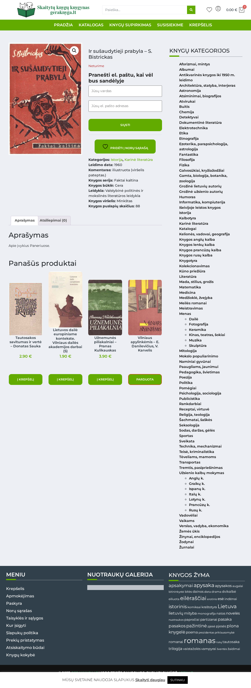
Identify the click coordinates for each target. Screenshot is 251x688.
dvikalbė (229, 591)
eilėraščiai (193, 598)
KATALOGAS (91, 25)
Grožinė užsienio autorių (201, 191)
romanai (176, 642)
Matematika (190, 287)
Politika (186, 382)
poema (192, 632)
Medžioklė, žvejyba (196, 297)
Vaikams (186, 521)
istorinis (178, 606)
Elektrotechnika (193, 128)
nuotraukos (176, 619)
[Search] (191, 10)
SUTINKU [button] (177, 680)
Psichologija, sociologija (200, 393)
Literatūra (188, 276)
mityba (190, 613)
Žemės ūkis (189, 531)
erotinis (212, 599)
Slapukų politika (22, 633)
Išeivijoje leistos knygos (200, 207)
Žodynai (186, 542)
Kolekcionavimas (194, 266)
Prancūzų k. (199, 505)
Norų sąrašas (19, 610)
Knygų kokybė (20, 655)
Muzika (195, 340)
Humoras (187, 197)
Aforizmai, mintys (194, 64)
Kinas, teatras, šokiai (207, 335)
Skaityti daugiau (150, 679)
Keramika (197, 329)
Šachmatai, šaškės (195, 420)
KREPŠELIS (200, 25)
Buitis (184, 106)
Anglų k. (196, 478)
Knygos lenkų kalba (197, 244)
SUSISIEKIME (170, 25)
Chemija (186, 112)
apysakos (223, 585)
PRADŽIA (63, 25)
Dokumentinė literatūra (200, 122)
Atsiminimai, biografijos (200, 96)
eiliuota (174, 599)
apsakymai (181, 585)
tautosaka (231, 642)
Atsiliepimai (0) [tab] (53, 220)
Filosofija (187, 159)
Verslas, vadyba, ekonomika (204, 526)
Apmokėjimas (20, 596)
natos (220, 613)
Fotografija (198, 324)
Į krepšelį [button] (25, 379)
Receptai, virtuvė (194, 409)
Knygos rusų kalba (196, 255)
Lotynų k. (197, 499)
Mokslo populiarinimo (198, 356)
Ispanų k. (197, 489)
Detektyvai (189, 117)
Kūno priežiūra (192, 271)
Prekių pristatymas (25, 640)
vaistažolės (192, 649)
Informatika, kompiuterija (202, 202)
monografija (207, 613)
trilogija (175, 648)
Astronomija (190, 90)
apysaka (204, 585)
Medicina (187, 292)
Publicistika (189, 398)
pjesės (221, 626)
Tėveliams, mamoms (197, 457)
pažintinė (196, 626)
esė (221, 598)
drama (216, 591)
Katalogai (187, 228)
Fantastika (188, 154)
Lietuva (227, 606)
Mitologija (188, 351)
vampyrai (208, 649)
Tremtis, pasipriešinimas (201, 467)
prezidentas (206, 632)
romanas (199, 640)
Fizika (184, 165)
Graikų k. (197, 483)
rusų (219, 642)
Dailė (193, 319)
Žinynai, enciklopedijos (199, 536)
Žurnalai (186, 547)
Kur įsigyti (16, 625)
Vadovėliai (188, 515)
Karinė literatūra (139, 159)
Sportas (186, 436)
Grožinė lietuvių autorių (200, 186)
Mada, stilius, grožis (196, 282)
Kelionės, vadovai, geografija (204, 234)
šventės (222, 649)
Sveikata (187, 441)
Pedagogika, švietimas (199, 372)
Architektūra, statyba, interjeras (207, 85)
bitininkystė (176, 591)
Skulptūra (198, 345)
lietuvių (176, 613)
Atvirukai (187, 101)
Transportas (189, 462)
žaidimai (234, 649)
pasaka (225, 619)
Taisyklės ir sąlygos (24, 618)
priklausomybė (225, 632)
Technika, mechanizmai (200, 446)
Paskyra (14, 603)
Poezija (185, 377)
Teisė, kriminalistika (196, 451)
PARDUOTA (145, 379)
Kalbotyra (187, 218)
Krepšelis (15, 588)
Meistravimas (191, 308)
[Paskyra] (218, 8)
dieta (207, 591)
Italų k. (195, 494)
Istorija (117, 159)
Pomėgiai (187, 388)
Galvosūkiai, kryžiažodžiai (201, 170)
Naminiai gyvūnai (195, 361)
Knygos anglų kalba (197, 239)
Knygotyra (188, 260)
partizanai (208, 619)
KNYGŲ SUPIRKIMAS (130, 25)
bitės (188, 591)
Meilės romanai (193, 303)
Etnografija (189, 138)
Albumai (186, 69)
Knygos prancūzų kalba (200, 250)
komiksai (194, 607)
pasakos (177, 625)
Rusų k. (195, 510)
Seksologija (189, 425)
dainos (198, 591)
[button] (74, 50)
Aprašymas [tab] (25, 220)
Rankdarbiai (190, 404)
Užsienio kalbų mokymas (201, 473)
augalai (237, 586)
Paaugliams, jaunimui (198, 367)
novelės (233, 613)
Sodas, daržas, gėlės (197, 430)
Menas (185, 313)
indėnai (231, 599)
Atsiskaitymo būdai (25, 647)
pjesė (211, 626)
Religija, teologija (194, 414)
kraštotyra (209, 607)
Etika (183, 133)
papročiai (192, 619)
